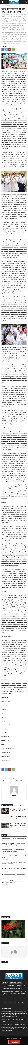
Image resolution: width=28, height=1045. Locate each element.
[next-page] (5, 831)
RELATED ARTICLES (7, 805)
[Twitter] (6, 49)
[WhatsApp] (13, 49)
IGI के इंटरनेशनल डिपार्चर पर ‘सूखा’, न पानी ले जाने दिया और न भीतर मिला (13, 875)
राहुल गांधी (15, 1038)
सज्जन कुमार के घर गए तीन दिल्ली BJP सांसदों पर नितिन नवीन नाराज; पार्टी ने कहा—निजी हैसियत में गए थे (13, 844)
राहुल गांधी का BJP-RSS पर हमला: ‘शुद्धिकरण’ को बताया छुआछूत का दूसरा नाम (14, 869)
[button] (2, 2)
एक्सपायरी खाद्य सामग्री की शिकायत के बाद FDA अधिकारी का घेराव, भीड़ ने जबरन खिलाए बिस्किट (13, 881)
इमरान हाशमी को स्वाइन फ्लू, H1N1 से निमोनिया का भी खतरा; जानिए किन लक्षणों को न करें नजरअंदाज (13, 850)
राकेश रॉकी (4, 46)
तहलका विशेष (7, 5)
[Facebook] (2, 49)
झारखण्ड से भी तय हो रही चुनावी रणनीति (7, 779)
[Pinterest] (9, 49)
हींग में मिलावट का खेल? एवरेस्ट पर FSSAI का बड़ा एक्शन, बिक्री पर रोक (14, 856)
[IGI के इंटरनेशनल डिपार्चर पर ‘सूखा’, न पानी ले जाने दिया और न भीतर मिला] (5, 811)
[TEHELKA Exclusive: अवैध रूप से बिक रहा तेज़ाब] (5, 818)
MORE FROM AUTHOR (19, 805)
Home (2, 5)
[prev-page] (2, 831)
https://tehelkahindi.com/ (14, 797)
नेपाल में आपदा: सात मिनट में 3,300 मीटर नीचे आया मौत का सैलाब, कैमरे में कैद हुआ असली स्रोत (14, 863)
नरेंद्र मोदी (19, 1038)
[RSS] (14, 1002)
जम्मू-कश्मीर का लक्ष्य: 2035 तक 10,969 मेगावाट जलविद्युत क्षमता (14, 838)
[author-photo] (14, 793)
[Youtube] (22, 1002)
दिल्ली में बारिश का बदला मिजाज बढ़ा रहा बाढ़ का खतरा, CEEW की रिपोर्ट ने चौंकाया (18, 825)
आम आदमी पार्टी (9, 1038)
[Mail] (10, 1002)
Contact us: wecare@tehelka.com (17, 998)
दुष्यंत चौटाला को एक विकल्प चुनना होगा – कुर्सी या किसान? (21, 779)
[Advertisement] (12, 901)
